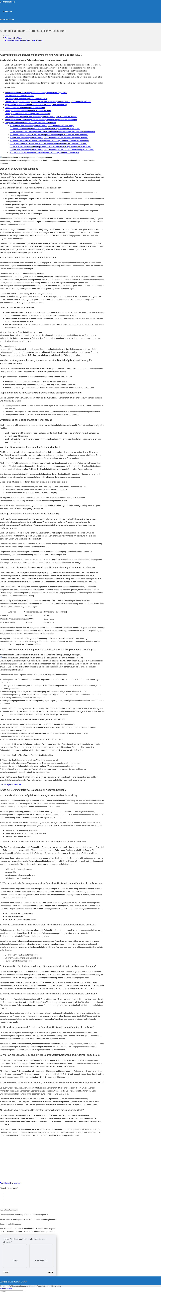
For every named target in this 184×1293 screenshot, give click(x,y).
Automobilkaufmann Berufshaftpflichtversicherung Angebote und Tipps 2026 (36, 93)
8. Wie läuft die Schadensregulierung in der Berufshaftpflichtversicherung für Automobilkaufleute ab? (50, 147)
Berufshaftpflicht (7, 2)
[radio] (55, 1192)
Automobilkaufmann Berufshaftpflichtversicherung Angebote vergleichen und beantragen (41, 120)
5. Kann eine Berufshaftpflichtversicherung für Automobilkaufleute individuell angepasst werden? (49, 138)
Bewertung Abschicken (9, 1210)
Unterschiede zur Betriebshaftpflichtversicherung (25, 108)
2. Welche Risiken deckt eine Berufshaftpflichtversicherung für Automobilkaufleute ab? (45, 129)
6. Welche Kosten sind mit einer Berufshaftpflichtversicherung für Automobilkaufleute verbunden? (49, 141)
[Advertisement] (52, 1156)
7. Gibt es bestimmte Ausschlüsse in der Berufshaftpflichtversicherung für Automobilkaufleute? (48, 144)
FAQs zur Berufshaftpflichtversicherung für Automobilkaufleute (30, 123)
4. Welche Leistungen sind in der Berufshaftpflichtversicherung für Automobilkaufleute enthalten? (49, 135)
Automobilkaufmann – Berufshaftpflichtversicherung (23, 40)
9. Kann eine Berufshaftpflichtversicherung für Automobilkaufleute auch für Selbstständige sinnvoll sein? (52, 150)
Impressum (56, 1286)
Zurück (6, 1273)
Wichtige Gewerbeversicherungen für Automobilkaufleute (28, 111)
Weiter (50, 1273)
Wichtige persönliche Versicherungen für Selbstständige (27, 114)
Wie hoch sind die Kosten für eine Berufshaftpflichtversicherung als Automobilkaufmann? (41, 117)
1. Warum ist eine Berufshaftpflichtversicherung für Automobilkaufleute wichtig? (42, 126)
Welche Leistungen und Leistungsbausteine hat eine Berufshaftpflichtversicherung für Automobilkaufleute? (48, 102)
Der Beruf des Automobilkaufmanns (19, 96)
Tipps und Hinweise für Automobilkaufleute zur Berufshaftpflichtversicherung (36, 105)
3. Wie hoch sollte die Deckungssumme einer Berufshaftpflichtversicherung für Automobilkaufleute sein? (52, 132)
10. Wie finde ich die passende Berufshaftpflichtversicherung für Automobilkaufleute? (44, 153)
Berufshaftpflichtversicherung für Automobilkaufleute (26, 99)
